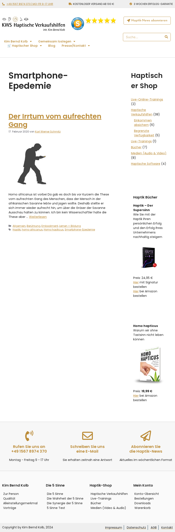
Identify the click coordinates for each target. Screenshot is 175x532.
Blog (51, 46)
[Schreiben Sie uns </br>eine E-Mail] (87, 435)
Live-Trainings (141, 141)
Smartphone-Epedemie (80, 229)
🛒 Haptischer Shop (22, 46)
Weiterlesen (38, 217)
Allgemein (19, 226)
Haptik (17, 229)
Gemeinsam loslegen (54, 41)
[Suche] (166, 37)
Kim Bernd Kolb (16, 41)
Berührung (33, 226)
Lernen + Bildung (70, 226)
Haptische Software (145, 164)
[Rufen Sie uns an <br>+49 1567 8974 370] (29, 435)
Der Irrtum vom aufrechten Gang (55, 120)
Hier (136, 282)
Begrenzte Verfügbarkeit (144, 133)
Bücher (136, 147)
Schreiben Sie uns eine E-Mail (87, 449)
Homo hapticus (54, 229)
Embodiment (49, 226)
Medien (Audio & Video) (148, 153)
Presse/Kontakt (74, 46)
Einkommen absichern (143, 122)
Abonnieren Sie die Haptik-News (145, 449)
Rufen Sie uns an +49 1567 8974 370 (29, 449)
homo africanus (32, 229)
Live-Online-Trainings (147, 99)
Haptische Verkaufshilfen (141, 112)
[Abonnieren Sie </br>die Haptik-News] (145, 435)
